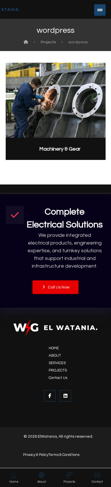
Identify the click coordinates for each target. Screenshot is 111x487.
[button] (100, 10)
